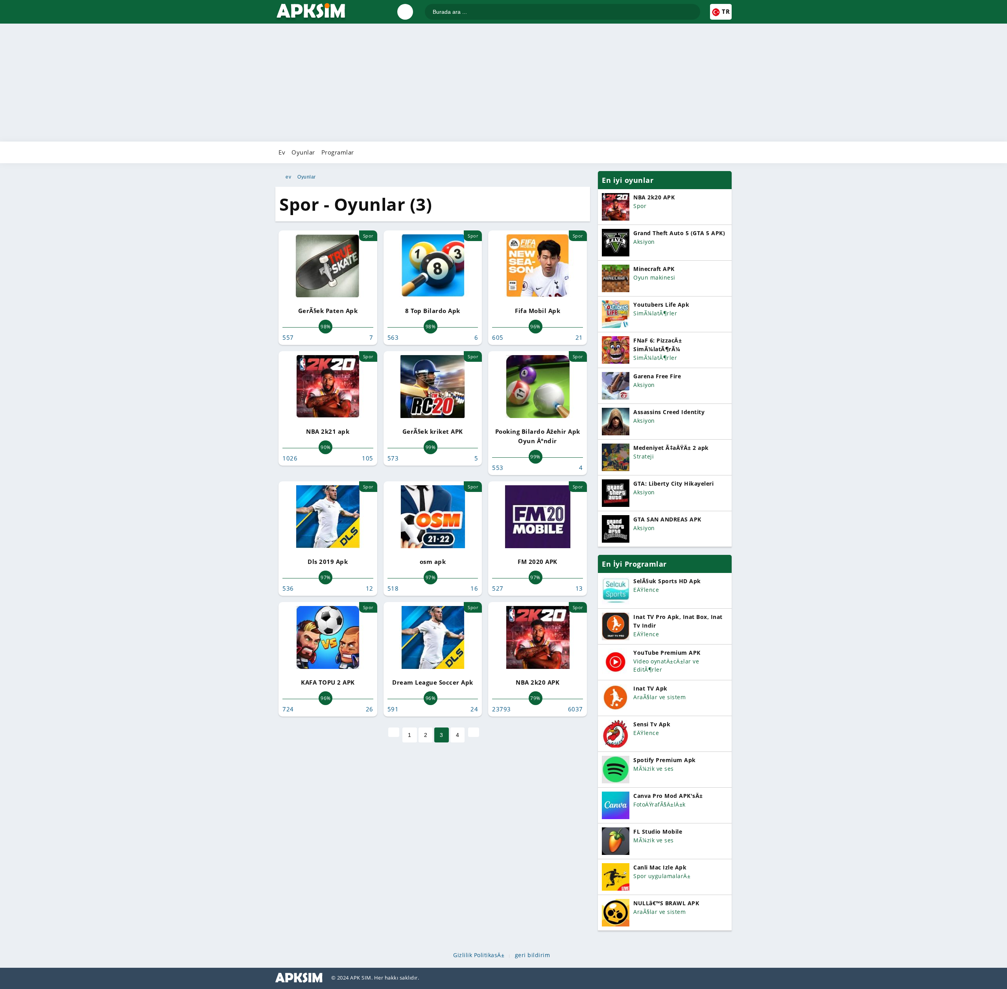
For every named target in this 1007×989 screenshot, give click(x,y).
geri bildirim (532, 955)
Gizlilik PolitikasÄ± (478, 955)
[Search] (694, 8)
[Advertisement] (503, 83)
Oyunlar (303, 152)
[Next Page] (473, 732)
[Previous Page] (393, 732)
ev (288, 177)
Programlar (337, 152)
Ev (281, 152)
